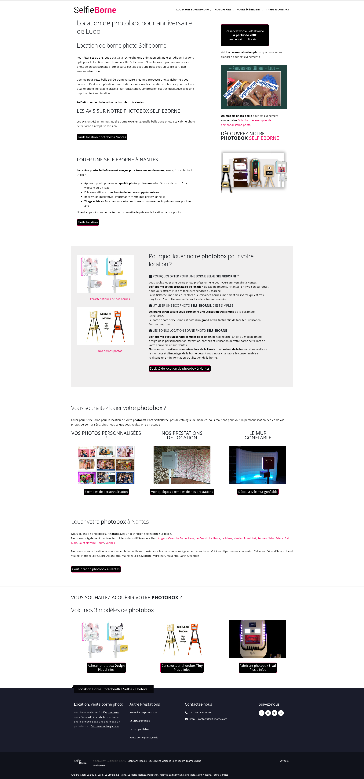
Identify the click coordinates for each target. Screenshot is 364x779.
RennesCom (178, 761)
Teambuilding (193, 761)
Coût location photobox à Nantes (96, 569)
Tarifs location (88, 222)
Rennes (262, 538)
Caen (171, 538)
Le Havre (214, 538)
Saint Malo (189, 774)
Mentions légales (137, 761)
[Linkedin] (281, 713)
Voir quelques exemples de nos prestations (182, 492)
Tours (100, 543)
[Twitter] (274, 713)
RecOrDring (154, 761)
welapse (166, 761)
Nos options (223, 9)
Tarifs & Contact (277, 9)
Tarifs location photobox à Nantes (102, 137)
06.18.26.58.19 (203, 712)
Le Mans (226, 538)
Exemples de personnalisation (106, 492)
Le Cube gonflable (139, 720)
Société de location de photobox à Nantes (180, 368)
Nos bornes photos (110, 351)
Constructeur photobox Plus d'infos (182, 668)
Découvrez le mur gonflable (258, 492)
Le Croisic (201, 538)
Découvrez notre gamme (105, 726)
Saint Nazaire (87, 543)
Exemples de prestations (143, 712)
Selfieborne (264, 138)
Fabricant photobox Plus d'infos (258, 668)
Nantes (238, 538)
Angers (162, 538)
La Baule (181, 538)
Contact (284, 760)
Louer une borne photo (192, 9)
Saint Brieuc (276, 538)
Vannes (110, 543)
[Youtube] (268, 713)
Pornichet (249, 538)
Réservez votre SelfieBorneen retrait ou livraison (245, 35)
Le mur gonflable (139, 729)
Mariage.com (100, 765)
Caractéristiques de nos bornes (110, 299)
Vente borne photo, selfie (143, 737)
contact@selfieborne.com (212, 719)
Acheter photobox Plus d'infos (106, 668)
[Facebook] (261, 713)
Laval (191, 538)
